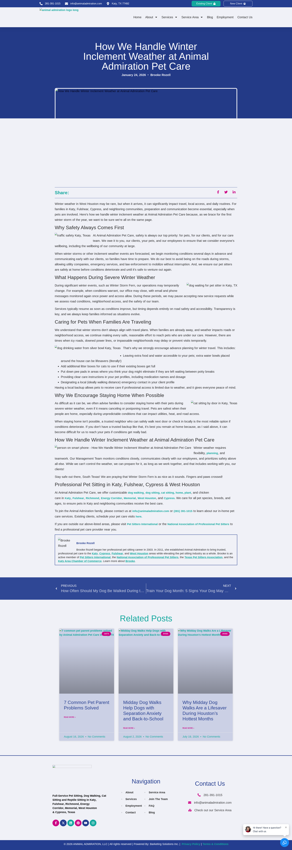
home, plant (183, 492)
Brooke (130, 561)
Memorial (130, 498)
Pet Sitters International (142, 524)
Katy (68, 498)
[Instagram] (93, 823)
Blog (210, 17)
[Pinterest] (78, 823)
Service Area (190, 17)
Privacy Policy (191, 844)
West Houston (147, 498)
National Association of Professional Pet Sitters (198, 524)
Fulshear (78, 498)
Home (137, 17)
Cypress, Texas (65, 812)
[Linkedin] (70, 823)
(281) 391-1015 (183, 511)
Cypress (104, 553)
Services (167, 17)
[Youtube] (85, 823)
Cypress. (169, 498)
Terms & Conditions (215, 844)
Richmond (92, 498)
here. (139, 516)
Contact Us (244, 17)
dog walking (136, 492)
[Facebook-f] (55, 823)
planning (212, 453)
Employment (225, 17)
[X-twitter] (63, 823)
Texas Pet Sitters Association (203, 557)
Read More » (70, 717)
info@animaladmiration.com (150, 511)
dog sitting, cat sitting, (160, 492)
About (149, 17)
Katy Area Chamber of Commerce (80, 561)
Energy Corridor (111, 498)
